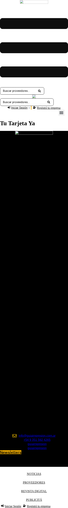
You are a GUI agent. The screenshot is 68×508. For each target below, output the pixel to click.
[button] (61, 113)
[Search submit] (39, 91)
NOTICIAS (34, 473)
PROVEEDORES (34, 482)
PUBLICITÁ (34, 499)
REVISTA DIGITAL (34, 491)
